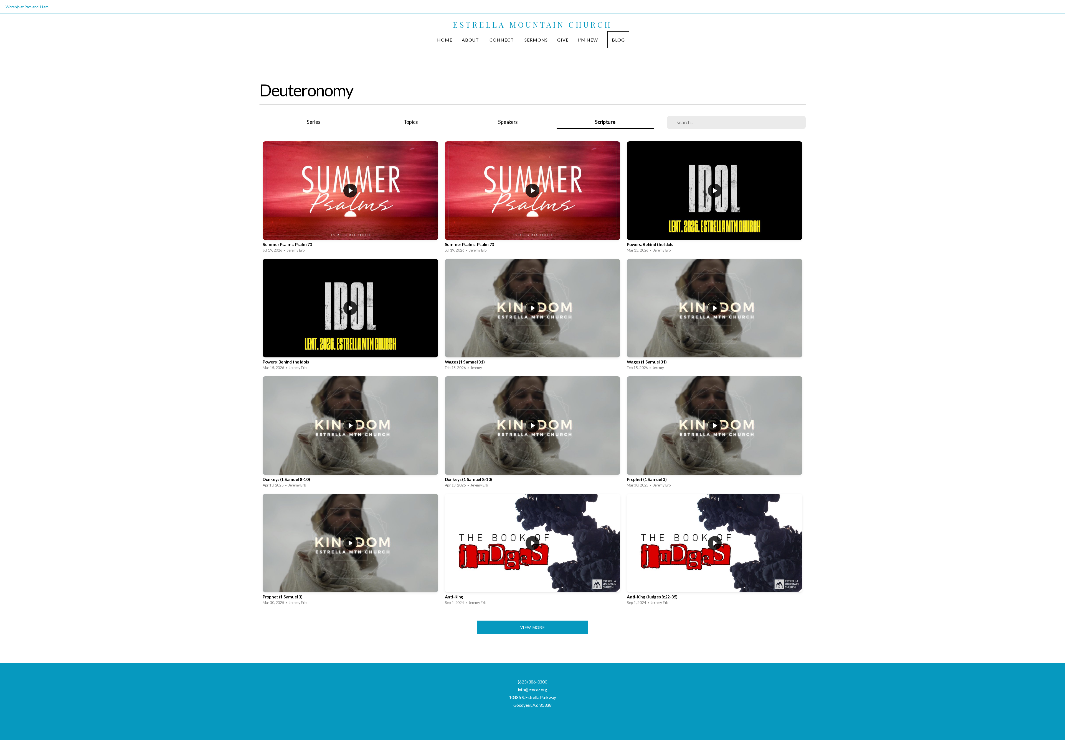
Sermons (536, 39)
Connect (502, 39)
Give (563, 39)
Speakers (508, 122)
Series (313, 122)
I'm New (588, 39)
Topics (411, 122)
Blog (618, 39)
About (471, 39)
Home (444, 39)
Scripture (605, 122)
